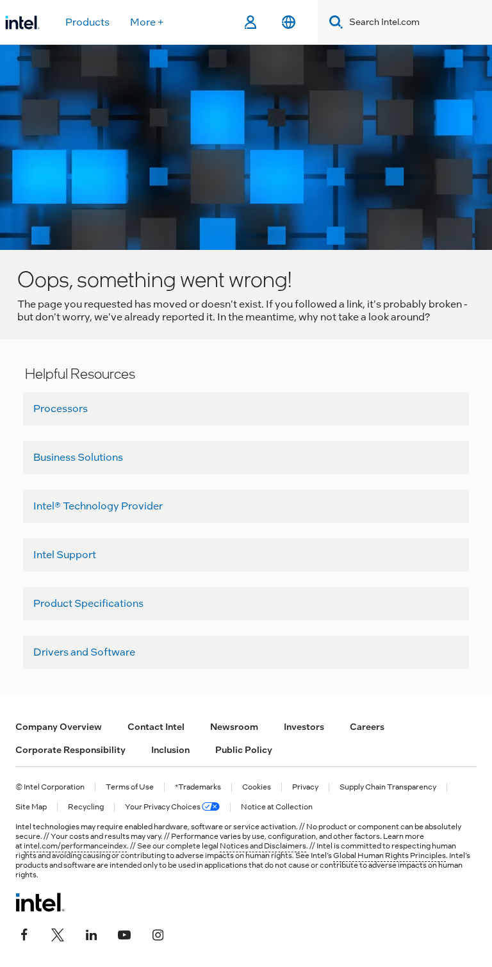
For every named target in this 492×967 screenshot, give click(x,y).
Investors (304, 726)
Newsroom (234, 726)
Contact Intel (155, 726)
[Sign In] (250, 22)
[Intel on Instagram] (158, 933)
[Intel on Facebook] (24, 933)
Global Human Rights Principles (389, 855)
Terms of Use (130, 787)
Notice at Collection (277, 807)
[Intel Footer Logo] (40, 902)
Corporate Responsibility (70, 750)
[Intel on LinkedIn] (91, 933)
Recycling (86, 807)
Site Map (31, 807)
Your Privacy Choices (163, 807)
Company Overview (58, 726)
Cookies (256, 787)
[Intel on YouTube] (124, 933)
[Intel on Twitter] (58, 933)
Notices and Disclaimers (263, 846)
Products (87, 22)
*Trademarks (198, 787)
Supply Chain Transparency (388, 787)
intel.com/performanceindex (75, 846)
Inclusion (170, 750)
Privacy (305, 787)
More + (147, 22)
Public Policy (243, 750)
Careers (367, 726)
